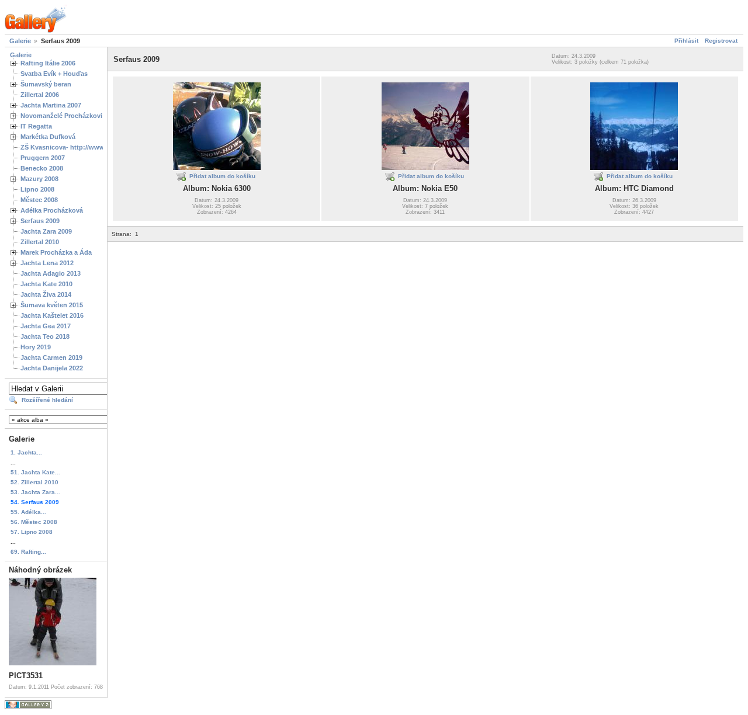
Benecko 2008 (41, 168)
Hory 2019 (35, 346)
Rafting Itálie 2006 (47, 63)
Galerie (20, 40)
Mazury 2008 (39, 178)
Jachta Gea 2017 (45, 325)
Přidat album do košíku (222, 176)
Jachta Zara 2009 (46, 231)
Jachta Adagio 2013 (50, 273)
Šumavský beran (45, 84)
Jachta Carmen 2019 (51, 357)
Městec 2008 (39, 199)
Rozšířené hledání (47, 400)
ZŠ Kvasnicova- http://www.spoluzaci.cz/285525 (94, 147)
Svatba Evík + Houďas (54, 73)
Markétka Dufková (47, 136)
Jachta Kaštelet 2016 (52, 315)
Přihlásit (686, 40)
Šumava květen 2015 (51, 304)
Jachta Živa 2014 (45, 294)
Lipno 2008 (37, 189)
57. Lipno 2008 (32, 532)
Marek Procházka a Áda (56, 252)
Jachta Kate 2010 (46, 283)
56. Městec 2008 (34, 522)
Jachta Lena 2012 (47, 262)
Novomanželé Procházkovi (61, 115)
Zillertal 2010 (39, 241)
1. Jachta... (26, 452)
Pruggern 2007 (42, 157)
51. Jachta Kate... (35, 472)
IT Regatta (36, 126)
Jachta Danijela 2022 (51, 368)
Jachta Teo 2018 (45, 336)
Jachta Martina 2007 (50, 105)
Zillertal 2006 (39, 94)
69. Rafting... (28, 552)
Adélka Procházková (51, 210)
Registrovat (721, 40)
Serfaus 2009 (40, 220)
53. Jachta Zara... (35, 492)
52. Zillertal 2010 (34, 482)
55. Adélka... (28, 512)
